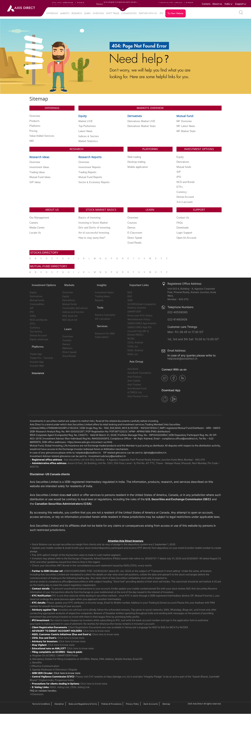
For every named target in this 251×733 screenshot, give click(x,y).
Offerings (52, 13)
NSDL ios (132, 354)
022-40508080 (177, 312)
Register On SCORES (43, 655)
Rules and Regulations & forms (83, 704)
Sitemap (166, 704)
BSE (129, 296)
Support (239, 3)
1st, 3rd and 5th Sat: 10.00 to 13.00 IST (193, 339)
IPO (161, 13)
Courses (66, 340)
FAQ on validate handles (43, 690)
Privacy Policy (132, 704)
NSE (129, 292)
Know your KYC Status (139, 315)
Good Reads (69, 355)
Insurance (38, 373)
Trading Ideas (102, 296)
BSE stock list (69, 319)
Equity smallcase (39, 339)
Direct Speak (69, 352)
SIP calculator (102, 318)
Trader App (36, 354)
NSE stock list (69, 315)
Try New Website (175, 13)
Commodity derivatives (75, 308)
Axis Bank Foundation (139, 372)
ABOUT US (52, 209)
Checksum (37, 694)
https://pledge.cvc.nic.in (119, 676)
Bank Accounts (151, 704)
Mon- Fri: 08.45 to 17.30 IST (185, 332)
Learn (87, 13)
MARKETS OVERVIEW (150, 108)
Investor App (37, 361)
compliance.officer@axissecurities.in (68, 581)
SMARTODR (134, 311)
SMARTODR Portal (67, 655)
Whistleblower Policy (138, 319)
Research (77, 13)
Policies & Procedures (111, 704)
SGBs (33, 315)
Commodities (129, 13)
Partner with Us (148, 13)
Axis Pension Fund (137, 396)
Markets (64, 13)
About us (217, 3)
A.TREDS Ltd (134, 392)
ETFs (32, 323)
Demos (66, 344)
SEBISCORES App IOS (139, 327)
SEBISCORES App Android (141, 323)
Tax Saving (36, 331)
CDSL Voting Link (80, 687)
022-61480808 (177, 319)
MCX (172, 627)
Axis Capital (133, 380)
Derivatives (36, 296)
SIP (32, 308)
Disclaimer (59, 704)
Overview (67, 292)
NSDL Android (135, 350)
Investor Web (37, 365)
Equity (33, 292)
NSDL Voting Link (59, 687)
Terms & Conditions (41, 704)
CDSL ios (132, 346)
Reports (99, 300)
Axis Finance (134, 376)
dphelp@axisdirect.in (155, 452)
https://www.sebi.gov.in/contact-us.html (89, 442)
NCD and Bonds (38, 319)
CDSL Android (135, 342)
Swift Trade (112, 13)
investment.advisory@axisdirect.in (107, 456)
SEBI (130, 300)
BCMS (131, 338)
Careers (206, 3)
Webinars (67, 348)
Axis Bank (132, 368)
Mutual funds (37, 300)
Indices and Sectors (73, 311)
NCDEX (184, 627)
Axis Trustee (134, 384)
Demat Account (38, 335)
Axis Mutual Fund (136, 388)
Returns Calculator (105, 314)
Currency (35, 327)
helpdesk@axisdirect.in (182, 358)
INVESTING (98, 13)
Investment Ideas (104, 292)
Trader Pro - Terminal (41, 357)
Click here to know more (96, 630)
